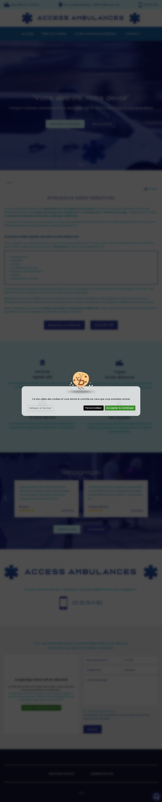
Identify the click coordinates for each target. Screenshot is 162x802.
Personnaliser (93, 408)
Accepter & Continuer (120, 408)
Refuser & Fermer (40, 408)
